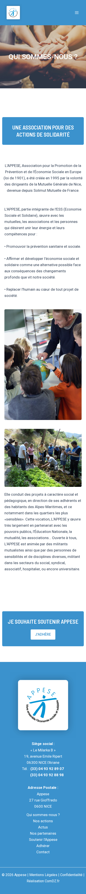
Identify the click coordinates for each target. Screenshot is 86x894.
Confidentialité (71, 875)
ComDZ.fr (52, 881)
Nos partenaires (43, 833)
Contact (43, 852)
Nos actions (43, 821)
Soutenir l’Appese (43, 839)
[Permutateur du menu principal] (77, 12)
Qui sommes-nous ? (43, 815)
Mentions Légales (43, 875)
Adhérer (43, 846)
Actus (43, 827)
